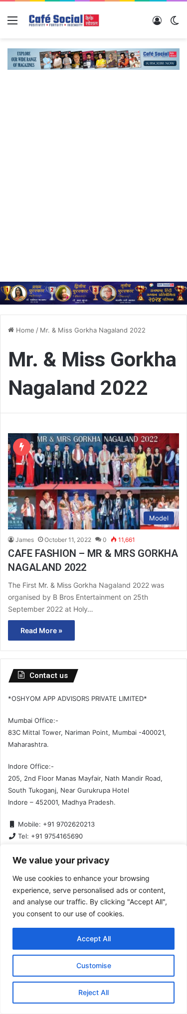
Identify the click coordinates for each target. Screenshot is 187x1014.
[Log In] (157, 23)
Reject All (93, 992)
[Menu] (12, 23)
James (24, 539)
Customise (93, 965)
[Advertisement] (93, 183)
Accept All (94, 938)
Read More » (41, 630)
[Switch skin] (175, 23)
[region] (93, 929)
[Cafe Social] (65, 19)
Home (24, 330)
